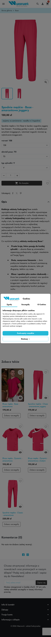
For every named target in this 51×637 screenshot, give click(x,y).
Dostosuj (24, 339)
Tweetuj (16, 193)
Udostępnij (12, 193)
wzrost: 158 (6, 140)
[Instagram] (27, 554)
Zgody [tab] (9, 304)
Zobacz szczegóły (11, 415)
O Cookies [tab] (42, 304)
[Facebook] (23, 554)
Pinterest (20, 193)
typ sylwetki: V (8, 163)
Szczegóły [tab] (25, 304)
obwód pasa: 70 (8, 152)
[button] (38, 4)
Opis (4, 202)
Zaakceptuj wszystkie (25, 333)
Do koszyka (21, 183)
